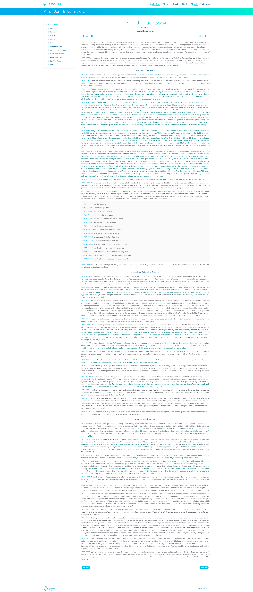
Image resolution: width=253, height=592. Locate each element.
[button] (84, 36)
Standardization (56, 46)
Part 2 (52, 32)
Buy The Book (55, 61)
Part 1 (52, 28)
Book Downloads (56, 57)
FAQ (52, 65)
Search (53, 43)
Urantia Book (53, 25)
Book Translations (57, 54)
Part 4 (52, 39)
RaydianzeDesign (52, 589)
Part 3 (52, 36)
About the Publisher (58, 50)
